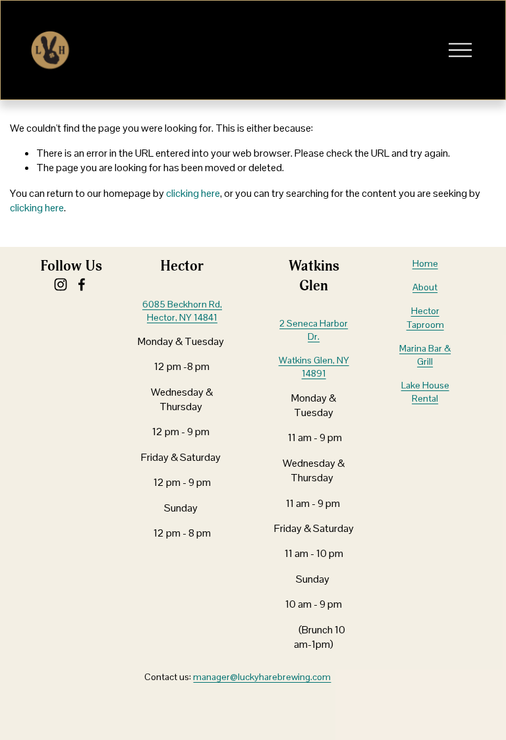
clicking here (193, 193)
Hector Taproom (425, 317)
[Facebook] (81, 284)
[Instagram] (60, 284)
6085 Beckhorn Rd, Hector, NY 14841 (182, 310)
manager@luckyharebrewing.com (262, 677)
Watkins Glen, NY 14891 (314, 366)
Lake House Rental (425, 391)
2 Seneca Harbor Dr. (313, 329)
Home (425, 263)
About (424, 287)
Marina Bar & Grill (425, 354)
